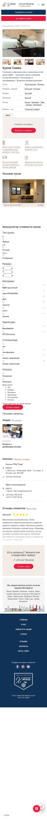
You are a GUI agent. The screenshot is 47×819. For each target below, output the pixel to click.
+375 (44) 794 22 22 (14, 494)
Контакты (23, 646)
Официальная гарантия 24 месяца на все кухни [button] (34, 163)
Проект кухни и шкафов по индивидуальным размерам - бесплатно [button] (11, 149)
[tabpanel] (29, 62)
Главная (23, 619)
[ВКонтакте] (28, 667)
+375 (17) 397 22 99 (14, 497)
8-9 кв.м (37, 88)
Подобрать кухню (23, 12)
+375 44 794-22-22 (26, 4)
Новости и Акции (23, 629)
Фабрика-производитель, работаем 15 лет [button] (34, 148)
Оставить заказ (23, 18)
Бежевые (35, 102)
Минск (9, 591)
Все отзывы (31, 508)
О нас (23, 624)
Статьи (23, 634)
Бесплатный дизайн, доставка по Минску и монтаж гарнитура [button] (11, 164)
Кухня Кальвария (12, 205)
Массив (28, 97)
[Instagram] (23, 667)
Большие (28, 88)
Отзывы (23, 641)
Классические (30, 84)
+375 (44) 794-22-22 (25, 560)
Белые (27, 102)
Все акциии (16, 420)
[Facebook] (17, 667)
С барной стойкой (32, 109)
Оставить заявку (12, 407)
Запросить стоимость (23, 130)
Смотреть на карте (22, 459)
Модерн (41, 84)
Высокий (28, 93)
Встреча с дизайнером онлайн (12, 445)
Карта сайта (23, 651)
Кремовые (37, 104)
